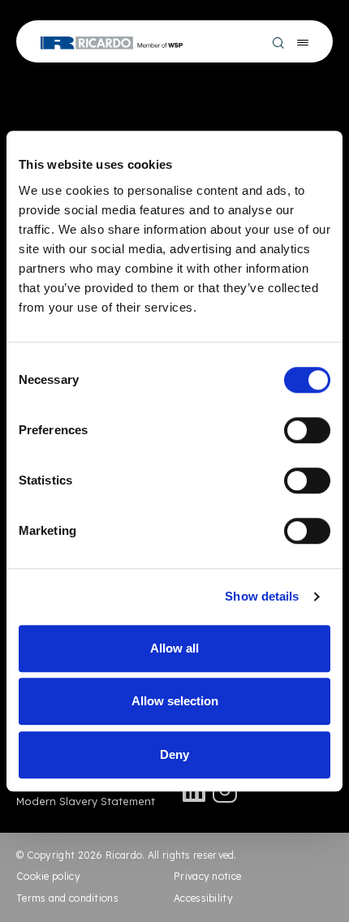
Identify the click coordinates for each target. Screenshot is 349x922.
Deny (174, 754)
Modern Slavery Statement (85, 801)
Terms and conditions (67, 898)
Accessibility (203, 898)
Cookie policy (48, 876)
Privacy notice (207, 876)
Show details (262, 596)
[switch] (307, 430)
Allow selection (174, 701)
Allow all (174, 648)
